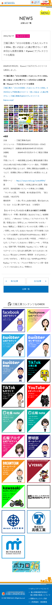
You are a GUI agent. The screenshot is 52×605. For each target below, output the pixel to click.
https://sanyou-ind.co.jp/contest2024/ (31, 180)
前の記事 (14, 281)
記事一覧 (26, 289)
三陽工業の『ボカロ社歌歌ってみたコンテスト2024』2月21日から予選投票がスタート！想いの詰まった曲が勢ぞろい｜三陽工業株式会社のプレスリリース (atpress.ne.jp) (25, 94)
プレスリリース (22, 36)
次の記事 (37, 281)
